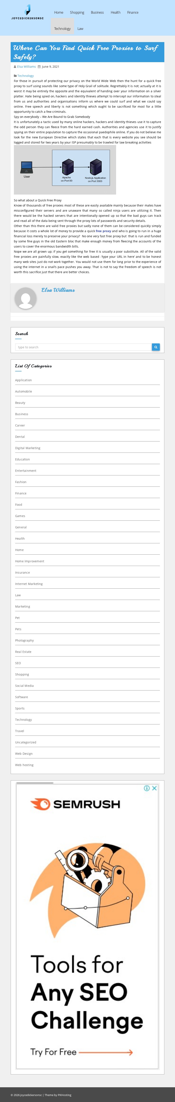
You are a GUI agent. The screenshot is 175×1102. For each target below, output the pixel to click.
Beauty (20, 403)
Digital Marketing (27, 448)
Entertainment (25, 471)
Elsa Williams (27, 66)
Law (80, 28)
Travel (19, 731)
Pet (17, 618)
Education (22, 459)
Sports (20, 708)
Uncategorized (25, 742)
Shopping (77, 12)
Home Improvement (29, 561)
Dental (20, 437)
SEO (18, 663)
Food (18, 505)
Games (20, 516)
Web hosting (24, 765)
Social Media (24, 686)
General (21, 527)
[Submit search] (156, 347)
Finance (132, 12)
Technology (62, 28)
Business (97, 12)
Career (20, 425)
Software (21, 697)
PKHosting (64, 1095)
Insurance (22, 572)
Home (58, 12)
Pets (18, 629)
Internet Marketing (29, 584)
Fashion (20, 482)
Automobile (23, 391)
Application (23, 380)
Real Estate (23, 652)
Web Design (24, 754)
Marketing (22, 606)
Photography (24, 640)
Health (115, 12)
